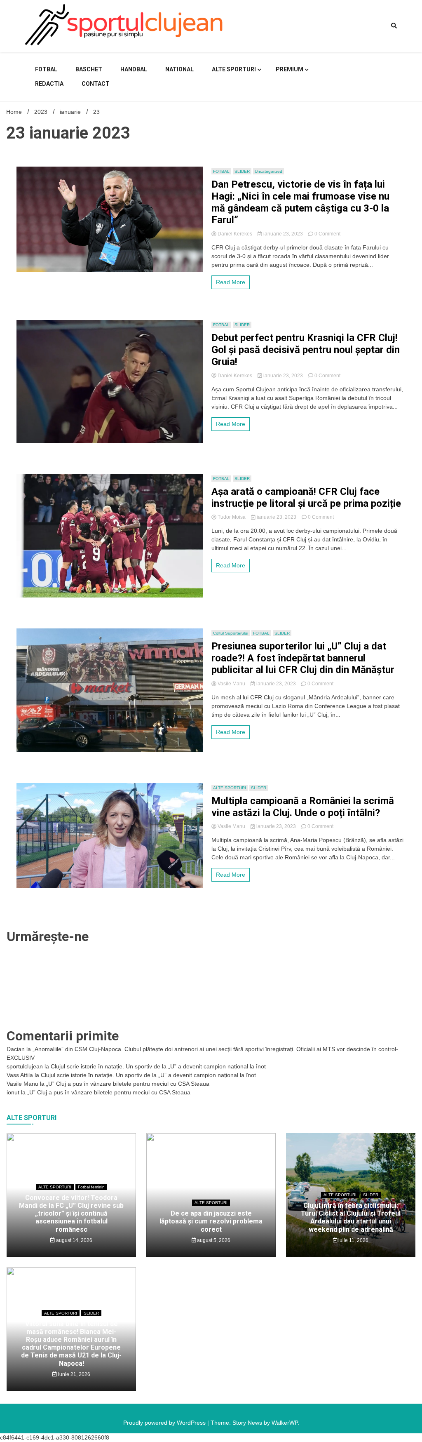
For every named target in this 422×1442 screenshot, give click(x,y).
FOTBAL (46, 69)
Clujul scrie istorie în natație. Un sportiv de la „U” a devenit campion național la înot (158, 1066)
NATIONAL (179, 69)
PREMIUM (289, 69)
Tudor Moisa (231, 517)
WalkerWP (285, 1422)
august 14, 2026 (73, 1240)
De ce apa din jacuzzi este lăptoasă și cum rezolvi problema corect (211, 1221)
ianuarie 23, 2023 (283, 234)
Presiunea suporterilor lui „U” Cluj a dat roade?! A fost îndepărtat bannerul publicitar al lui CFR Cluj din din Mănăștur (302, 658)
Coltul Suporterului (230, 633)
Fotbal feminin (91, 1187)
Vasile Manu (231, 684)
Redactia (49, 83)
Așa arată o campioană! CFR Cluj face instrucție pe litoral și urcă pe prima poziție (306, 497)
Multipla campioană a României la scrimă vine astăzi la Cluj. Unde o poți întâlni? (302, 807)
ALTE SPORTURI (234, 69)
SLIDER (242, 171)
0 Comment (327, 234)
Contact (96, 83)
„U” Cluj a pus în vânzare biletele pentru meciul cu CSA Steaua (127, 1083)
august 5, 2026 (213, 1240)
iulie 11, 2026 (352, 1240)
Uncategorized (268, 171)
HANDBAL (133, 69)
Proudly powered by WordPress (165, 1422)
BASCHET (88, 69)
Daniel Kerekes (234, 234)
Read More (230, 282)
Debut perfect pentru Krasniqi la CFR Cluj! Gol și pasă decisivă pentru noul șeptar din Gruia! (305, 349)
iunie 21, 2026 (73, 1374)
